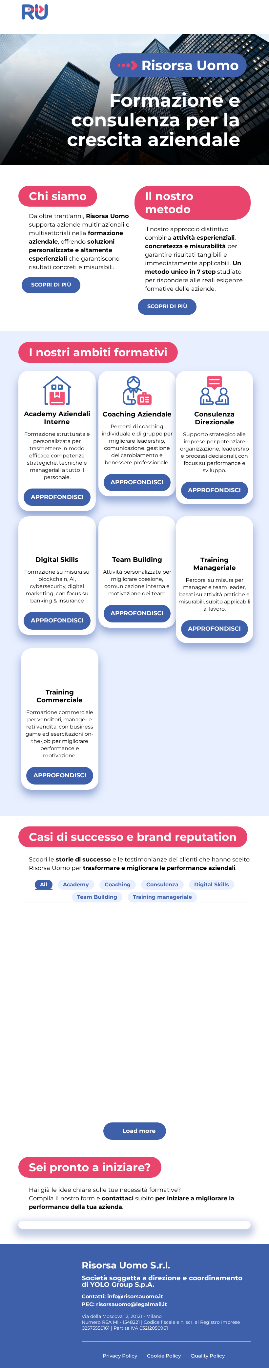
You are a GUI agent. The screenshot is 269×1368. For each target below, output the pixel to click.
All (43, 884)
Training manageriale (162, 897)
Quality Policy (208, 1356)
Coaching (118, 884)
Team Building (97, 897)
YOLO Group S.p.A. (122, 1284)
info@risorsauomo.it (135, 1296)
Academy (76, 884)
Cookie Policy (164, 1356)
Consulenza (162, 884)
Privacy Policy (120, 1356)
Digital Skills (211, 884)
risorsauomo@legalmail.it (131, 1304)
